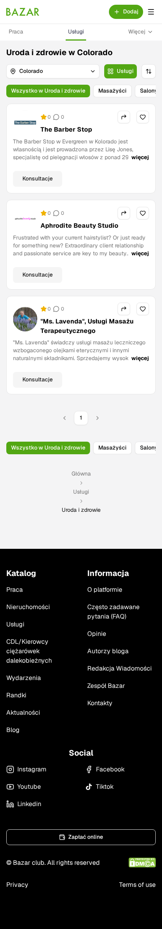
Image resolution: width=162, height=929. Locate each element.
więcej (140, 157)
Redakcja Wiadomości (119, 668)
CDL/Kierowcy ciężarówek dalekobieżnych (29, 651)
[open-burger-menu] (151, 12)
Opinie (96, 634)
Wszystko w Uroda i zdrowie (48, 90)
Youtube (29, 786)
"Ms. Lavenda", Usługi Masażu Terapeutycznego (87, 326)
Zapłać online (85, 836)
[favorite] (142, 117)
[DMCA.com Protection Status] (142, 863)
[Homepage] (22, 12)
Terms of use (137, 885)
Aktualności (23, 712)
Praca (16, 31)
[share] (124, 117)
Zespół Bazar (106, 686)
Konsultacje (37, 178)
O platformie (104, 589)
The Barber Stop (66, 129)
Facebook (110, 769)
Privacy (17, 885)
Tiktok (105, 786)
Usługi (76, 31)
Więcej (136, 31)
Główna (81, 473)
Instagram (31, 769)
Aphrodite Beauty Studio (79, 225)
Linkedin (29, 804)
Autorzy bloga (108, 651)
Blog (13, 730)
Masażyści (112, 90)
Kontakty (99, 703)
